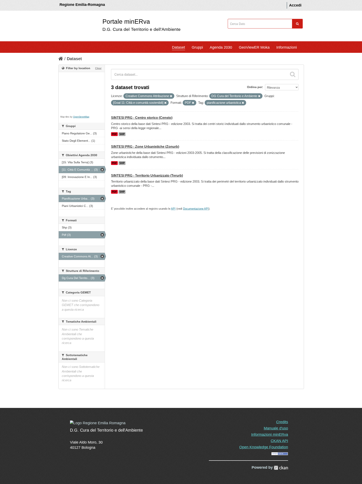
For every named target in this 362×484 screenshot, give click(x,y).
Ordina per (254, 87)
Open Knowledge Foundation (263, 447)
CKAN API (279, 441)
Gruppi (197, 47)
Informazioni (286, 47)
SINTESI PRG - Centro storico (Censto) (141, 117)
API (173, 208)
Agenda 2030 (221, 47)
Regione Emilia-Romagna (82, 5)
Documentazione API (196, 208)
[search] (292, 74)
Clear (98, 68)
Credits (282, 422)
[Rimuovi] (171, 96)
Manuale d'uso (276, 428)
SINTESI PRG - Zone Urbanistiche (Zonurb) (145, 146)
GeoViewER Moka (254, 47)
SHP (122, 134)
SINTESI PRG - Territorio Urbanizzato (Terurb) (147, 175)
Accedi (295, 5)
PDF (114, 134)
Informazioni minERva (269, 434)
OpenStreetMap (81, 116)
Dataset (178, 47)
